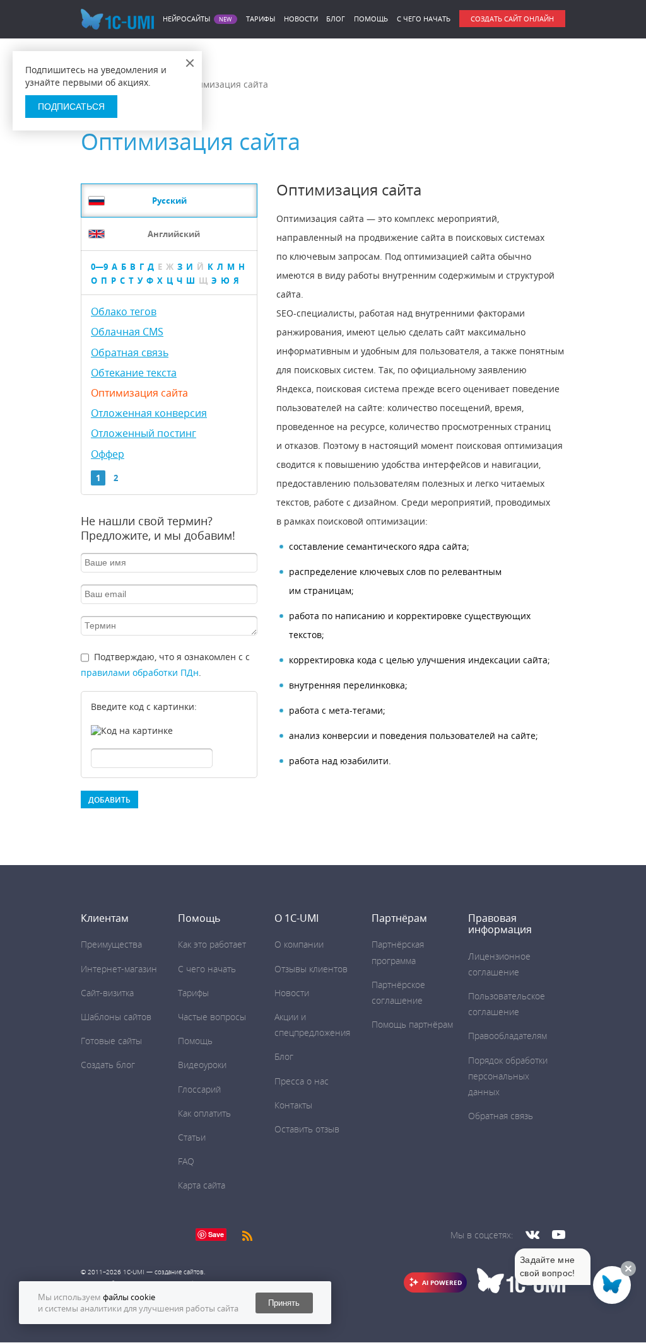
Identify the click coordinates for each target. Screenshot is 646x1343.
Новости (301, 18)
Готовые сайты (111, 1041)
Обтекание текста (134, 373)
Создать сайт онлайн (512, 18)
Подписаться (71, 107)
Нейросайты (186, 19)
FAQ (186, 1161)
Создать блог (108, 1065)
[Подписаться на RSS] (247, 1234)
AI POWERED (442, 1282)
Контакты (293, 1105)
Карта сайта (201, 1185)
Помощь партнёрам (412, 1024)
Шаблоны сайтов (116, 1017)
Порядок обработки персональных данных (508, 1076)
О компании (299, 944)
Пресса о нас (301, 1081)
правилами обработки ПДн (140, 672)
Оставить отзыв (306, 1129)
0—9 (99, 266)
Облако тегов (123, 311)
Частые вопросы (212, 1017)
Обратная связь (129, 352)
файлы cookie (129, 1297)
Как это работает (212, 944)
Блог (335, 18)
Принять (284, 1303)
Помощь (371, 18)
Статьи (192, 1137)
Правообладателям (507, 1036)
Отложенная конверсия (149, 413)
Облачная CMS (127, 332)
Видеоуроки (202, 1065)
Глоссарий (199, 1089)
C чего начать (423, 18)
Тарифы (260, 18)
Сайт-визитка (107, 993)
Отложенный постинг (143, 433)
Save (216, 1234)
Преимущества (111, 944)
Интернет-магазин (119, 969)
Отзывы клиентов (311, 969)
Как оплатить (204, 1113)
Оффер (107, 454)
